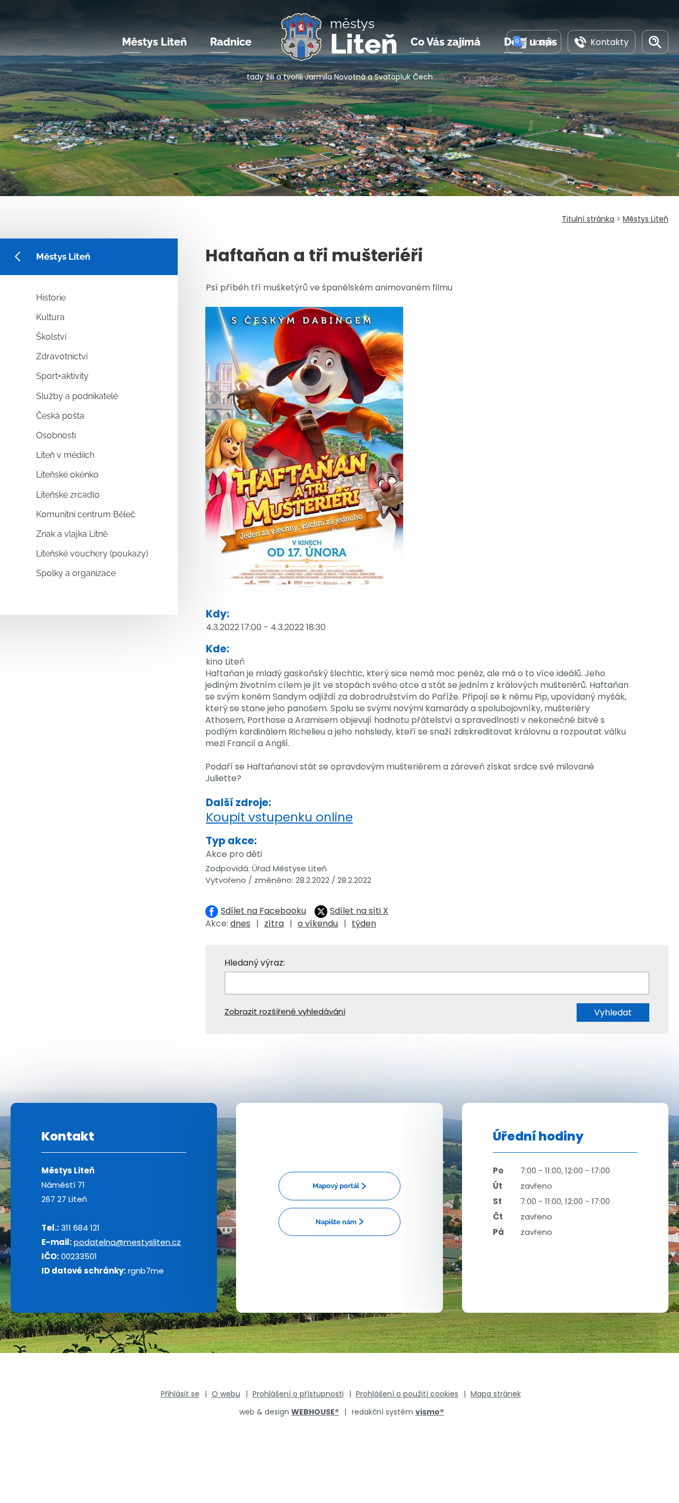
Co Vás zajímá (446, 42)
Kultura (50, 317)
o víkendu (318, 923)
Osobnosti (56, 435)
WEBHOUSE (315, 1412)
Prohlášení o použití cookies (407, 1394)
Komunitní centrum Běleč (85, 514)
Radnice (230, 42)
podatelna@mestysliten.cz (127, 1242)
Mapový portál (335, 1186)
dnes (240, 923)
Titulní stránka (588, 219)
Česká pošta (60, 416)
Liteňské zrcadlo (68, 495)
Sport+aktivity (62, 376)
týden (364, 923)
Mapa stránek (496, 1394)
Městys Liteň (154, 42)
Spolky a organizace (76, 573)
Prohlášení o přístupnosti (298, 1394)
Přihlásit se (180, 1394)
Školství (51, 337)
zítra (274, 923)
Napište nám (336, 1222)
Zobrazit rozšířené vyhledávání (284, 1011)
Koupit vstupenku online (279, 817)
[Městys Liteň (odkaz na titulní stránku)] (305, 37)
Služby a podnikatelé (77, 396)
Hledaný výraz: (254, 963)
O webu (226, 1394)
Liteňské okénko (67, 475)
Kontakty (609, 42)
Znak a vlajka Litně (72, 534)
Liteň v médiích (65, 455)
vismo (429, 1412)
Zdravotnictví (62, 356)
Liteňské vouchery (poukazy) (92, 554)
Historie (51, 298)
